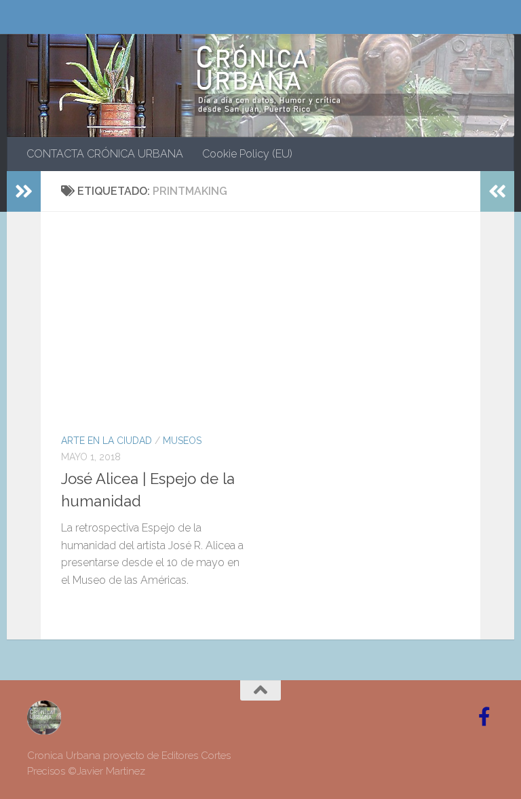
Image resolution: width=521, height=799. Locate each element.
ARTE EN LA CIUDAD (106, 440)
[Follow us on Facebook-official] (484, 716)
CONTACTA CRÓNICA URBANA (104, 153)
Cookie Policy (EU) (247, 153)
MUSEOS (182, 440)
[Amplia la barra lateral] (24, 191)
